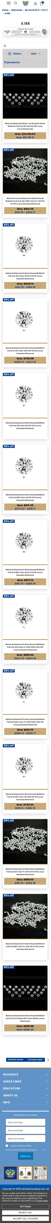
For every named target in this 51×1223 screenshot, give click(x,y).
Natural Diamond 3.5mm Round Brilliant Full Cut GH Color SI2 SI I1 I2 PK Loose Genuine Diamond (25, 276)
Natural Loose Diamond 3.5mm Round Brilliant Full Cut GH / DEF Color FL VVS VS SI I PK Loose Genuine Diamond (25, 201)
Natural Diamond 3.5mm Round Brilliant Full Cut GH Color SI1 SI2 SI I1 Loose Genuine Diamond (25, 426)
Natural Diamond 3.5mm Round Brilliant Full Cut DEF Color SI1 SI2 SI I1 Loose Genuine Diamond (25, 497)
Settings (25, 1206)
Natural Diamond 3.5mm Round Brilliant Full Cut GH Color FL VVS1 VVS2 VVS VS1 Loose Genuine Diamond (25, 647)
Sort (33, 53)
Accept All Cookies (25, 1218)
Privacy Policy (42, 1200)
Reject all (25, 1212)
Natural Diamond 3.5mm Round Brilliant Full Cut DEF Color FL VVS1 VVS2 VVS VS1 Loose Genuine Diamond (25, 722)
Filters (17, 53)
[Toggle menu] (8, 3)
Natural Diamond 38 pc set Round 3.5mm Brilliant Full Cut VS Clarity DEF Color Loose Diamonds (25, 126)
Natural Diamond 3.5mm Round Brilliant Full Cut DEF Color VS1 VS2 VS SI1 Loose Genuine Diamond (25, 797)
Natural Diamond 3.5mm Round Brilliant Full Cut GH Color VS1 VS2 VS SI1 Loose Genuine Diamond (25, 351)
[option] (16, 1060)
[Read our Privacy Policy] (44, 1150)
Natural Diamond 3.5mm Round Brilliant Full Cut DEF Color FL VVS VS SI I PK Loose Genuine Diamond (25, 946)
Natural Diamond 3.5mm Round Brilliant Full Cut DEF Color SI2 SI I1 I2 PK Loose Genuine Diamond (25, 572)
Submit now (25, 1156)
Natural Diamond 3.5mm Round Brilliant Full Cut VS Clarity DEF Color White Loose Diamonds (25, 1018)
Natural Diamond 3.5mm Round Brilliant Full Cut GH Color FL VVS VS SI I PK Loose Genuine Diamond (25, 872)
